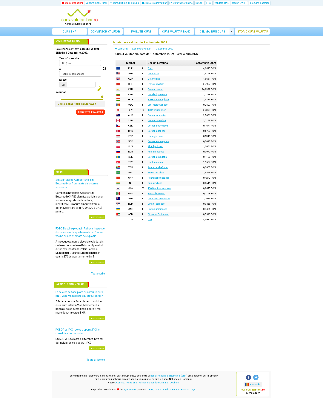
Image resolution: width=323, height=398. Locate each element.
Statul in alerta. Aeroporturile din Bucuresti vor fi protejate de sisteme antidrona (77, 183)
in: (60, 69)
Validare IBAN (221, 2)
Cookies (174, 382)
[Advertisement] (189, 16)
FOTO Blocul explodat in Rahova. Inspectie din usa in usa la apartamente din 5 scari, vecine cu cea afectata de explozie (80, 232)
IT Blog (150, 389)
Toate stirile (98, 273)
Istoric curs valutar (252, 31)
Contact (120, 382)
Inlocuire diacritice (259, 2)
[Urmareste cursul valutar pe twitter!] (256, 377)
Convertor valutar (105, 31)
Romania (254, 384)
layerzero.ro (129, 389)
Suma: (63, 79)
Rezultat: (61, 92)
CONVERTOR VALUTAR (90, 112)
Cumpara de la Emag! (167, 389)
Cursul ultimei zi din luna (126, 2)
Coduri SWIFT (239, 2)
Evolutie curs (141, 31)
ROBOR (199, 2)
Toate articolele (96, 359)
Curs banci (176, 31)
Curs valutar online (182, 2)
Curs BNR (69, 31)
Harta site (132, 382)
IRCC (208, 2)
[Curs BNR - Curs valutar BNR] (79, 15)
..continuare (97, 217)
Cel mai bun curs (212, 31)
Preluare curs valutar (155, 2)
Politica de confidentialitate (153, 382)
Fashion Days (188, 389)
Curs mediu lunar (98, 2)
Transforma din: (69, 58)
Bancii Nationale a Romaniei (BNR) (168, 375)
